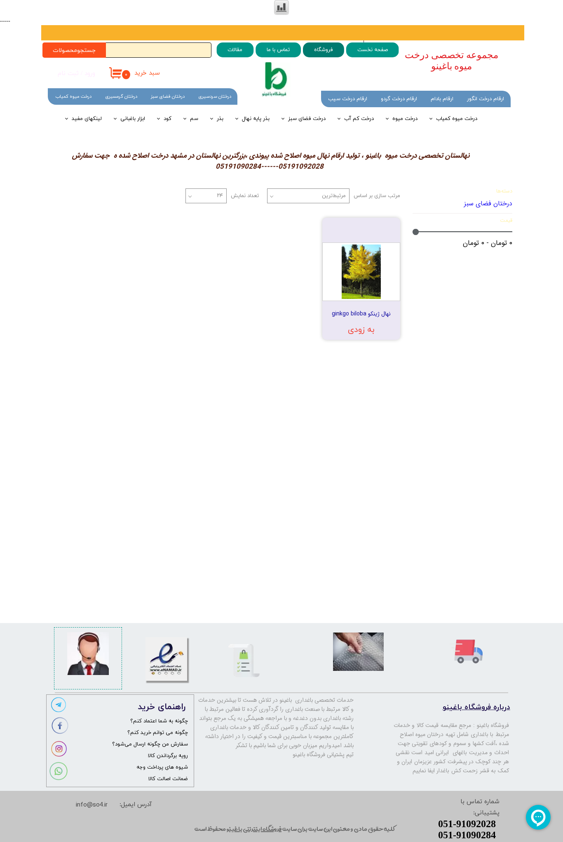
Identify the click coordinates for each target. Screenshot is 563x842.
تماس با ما (278, 50)
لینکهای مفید (87, 118)
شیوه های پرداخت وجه (162, 767)
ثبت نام (68, 73)
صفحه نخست (372, 50)
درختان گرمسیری (121, 96)
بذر (220, 118)
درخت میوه (405, 118)
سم (194, 118)
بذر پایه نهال (256, 118)
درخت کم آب (359, 118)
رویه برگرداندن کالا (168, 756)
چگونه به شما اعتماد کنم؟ (159, 721)
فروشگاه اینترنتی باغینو (254, 828)
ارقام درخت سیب (347, 99)
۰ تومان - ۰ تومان (487, 243)
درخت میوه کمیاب (456, 118)
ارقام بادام (442, 99)
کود (167, 118)
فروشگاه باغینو (493, 725)
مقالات (235, 50)
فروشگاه (323, 50)
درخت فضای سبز (307, 118)
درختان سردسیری (214, 96)
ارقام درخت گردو (399, 99)
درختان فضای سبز (168, 96)
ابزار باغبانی (132, 118)
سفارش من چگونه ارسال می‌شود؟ (150, 744)
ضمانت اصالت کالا (168, 779)
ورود (89, 73)
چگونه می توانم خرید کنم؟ (157, 732)
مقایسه (378, 230)
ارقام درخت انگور (485, 99)
